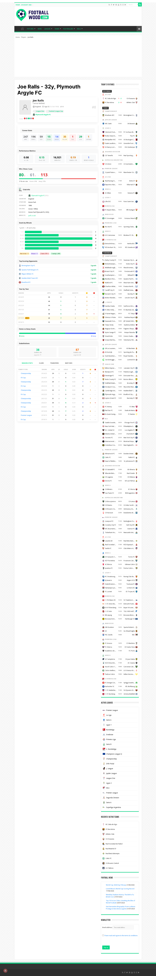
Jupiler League (111, 773)
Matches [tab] (68, 363)
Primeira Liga (111, 739)
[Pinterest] (116, 4)
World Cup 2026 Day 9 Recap (116, 885)
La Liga (108, 715)
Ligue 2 (109, 783)
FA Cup (23, 378)
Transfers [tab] (54, 363)
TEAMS (56, 29)
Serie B (108, 744)
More (79, 29)
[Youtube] (119, 4)
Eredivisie (109, 735)
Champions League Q (114, 754)
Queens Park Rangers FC (30, 270)
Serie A (108, 720)
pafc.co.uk (32, 215)
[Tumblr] (121, 4)
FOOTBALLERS (68, 29)
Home (18, 37)
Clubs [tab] (41, 363)
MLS (107, 788)
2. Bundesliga (111, 749)
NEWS (40, 29)
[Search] (140, 4)
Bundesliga (110, 730)
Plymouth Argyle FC (43, 115)
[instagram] (123, 4)
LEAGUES (47, 29)
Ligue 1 (109, 725)
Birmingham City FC (28, 265)
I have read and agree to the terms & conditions (121, 935)
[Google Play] (125, 4)
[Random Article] (139, 29)
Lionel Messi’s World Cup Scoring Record (120, 889)
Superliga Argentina (113, 807)
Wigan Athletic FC (28, 274)
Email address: (107, 927)
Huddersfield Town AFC (30, 278)
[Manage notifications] (5, 971)
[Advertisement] (78, 59)
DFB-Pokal (110, 764)
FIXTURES (30, 29)
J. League (109, 768)
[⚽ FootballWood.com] (32, 14)
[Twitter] (114, 4)
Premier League (26, 415)
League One (40, 111)
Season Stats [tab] (27, 363)
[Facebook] (111, 4)
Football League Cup (56, 111)
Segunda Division (112, 798)
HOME (22, 28)
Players (23, 37)
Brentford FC (26, 282)
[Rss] (109, 4)
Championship (26, 373)
